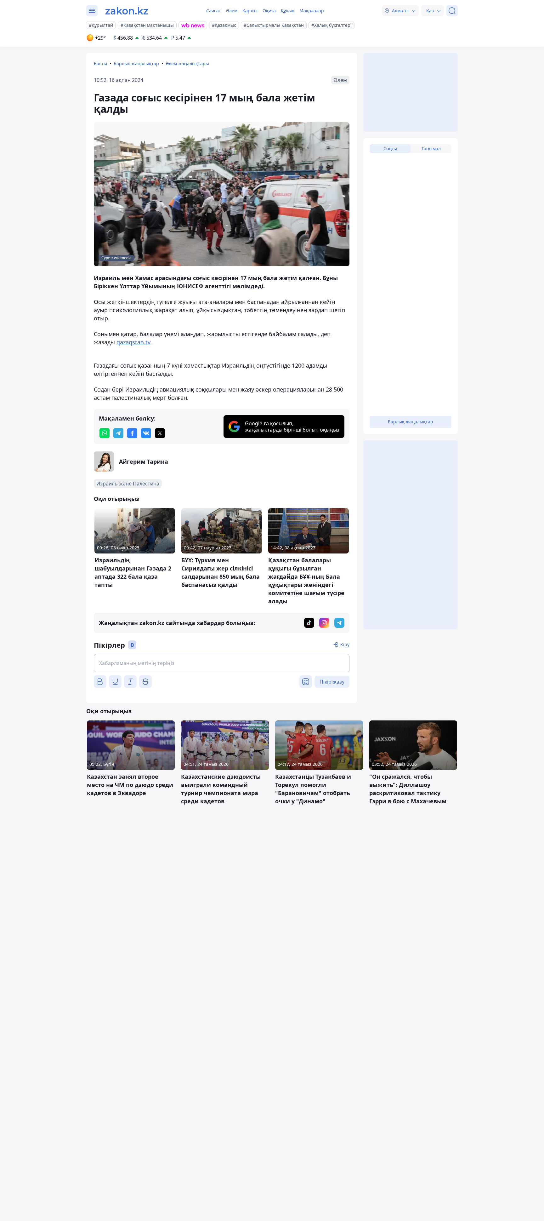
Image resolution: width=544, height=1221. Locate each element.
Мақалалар (311, 11)
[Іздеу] (452, 10)
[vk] (146, 433)
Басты (100, 63)
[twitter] (160, 433)
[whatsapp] (104, 433)
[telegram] (118, 433)
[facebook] (132, 433)
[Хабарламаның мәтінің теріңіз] (221, 663)
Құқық (287, 11)
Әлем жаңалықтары (187, 63)
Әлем (231, 11)
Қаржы (250, 11)
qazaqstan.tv (133, 342)
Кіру (344, 644)
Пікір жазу (332, 681)
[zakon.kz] (126, 10)
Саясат (213, 11)
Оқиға (269, 11)
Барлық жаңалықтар (136, 63)
